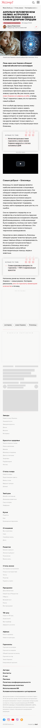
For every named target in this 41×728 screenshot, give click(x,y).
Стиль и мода (8, 472)
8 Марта (5, 597)
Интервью (6, 433)
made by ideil (33, 724)
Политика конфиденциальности (17, 682)
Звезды (6, 415)
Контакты (7, 673)
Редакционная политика (13, 685)
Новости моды (7, 474)
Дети (4, 540)
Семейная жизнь (8, 537)
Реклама (6, 679)
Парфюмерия (7, 461)
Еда (4, 518)
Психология (6, 556)
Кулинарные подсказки (10, 521)
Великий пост (7, 600)
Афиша (6, 632)
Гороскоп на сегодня (9, 647)
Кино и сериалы (8, 634)
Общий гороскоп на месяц (11, 653)
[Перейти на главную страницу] (7, 2)
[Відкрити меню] (38, 2)
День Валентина (8, 590)
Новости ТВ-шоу (8, 615)
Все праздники (7, 606)
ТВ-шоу (6, 613)
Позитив (5, 578)
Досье (5, 427)
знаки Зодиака (20, 325)
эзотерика (8, 325)
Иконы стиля (7, 480)
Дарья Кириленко (13, 26)
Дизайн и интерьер (9, 496)
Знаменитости (7, 421)
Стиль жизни (8, 566)
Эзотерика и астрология (12, 23)
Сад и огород (7, 502)
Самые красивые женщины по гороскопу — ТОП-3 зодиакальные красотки (22, 268)
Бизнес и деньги (8, 550)
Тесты (5, 575)
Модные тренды (8, 483)
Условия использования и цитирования (19, 691)
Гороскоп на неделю (9, 650)
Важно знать (7, 559)
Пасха (5, 603)
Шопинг (5, 486)
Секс (4, 534)
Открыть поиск (33, 2)
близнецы (33, 325)
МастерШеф (7, 622)
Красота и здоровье (11, 440)
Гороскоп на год (8, 656)
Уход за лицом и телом (10, 443)
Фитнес (5, 464)
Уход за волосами (8, 446)
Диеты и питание (8, 455)
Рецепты (6, 515)
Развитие (7, 547)
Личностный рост (8, 553)
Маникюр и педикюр (9, 452)
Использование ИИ (11, 688)
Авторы (6, 670)
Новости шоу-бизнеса (10, 418)
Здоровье (6, 458)
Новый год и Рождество (10, 594)
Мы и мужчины (7, 531)
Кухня (5, 512)
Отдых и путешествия (10, 572)
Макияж (5, 449)
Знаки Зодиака (7, 659)
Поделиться (36, 27)
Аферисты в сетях (9, 625)
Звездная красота (8, 424)
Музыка (5, 430)
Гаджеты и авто (8, 581)
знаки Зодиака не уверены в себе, (16, 96)
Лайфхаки (6, 505)
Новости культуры (9, 637)
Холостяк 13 (6, 618)
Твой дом (7, 493)
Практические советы (10, 477)
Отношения (8, 528)
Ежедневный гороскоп (10, 662)
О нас (5, 676)
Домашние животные (10, 499)
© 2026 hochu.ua (8, 724)
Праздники (7, 588)
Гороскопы (7, 645)
